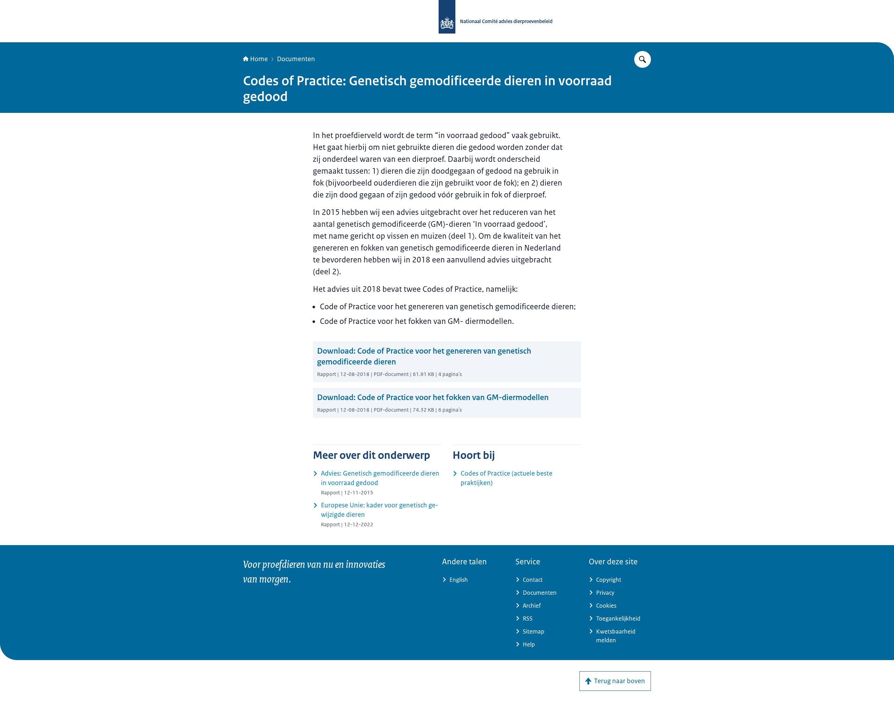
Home (259, 59)
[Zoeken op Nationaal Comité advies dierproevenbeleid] (642, 59)
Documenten (296, 59)
